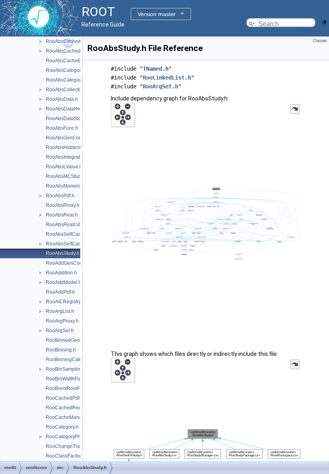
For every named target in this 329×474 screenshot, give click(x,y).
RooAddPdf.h (60, 292)
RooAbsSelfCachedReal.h (75, 244)
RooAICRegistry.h (65, 301)
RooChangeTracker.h (69, 446)
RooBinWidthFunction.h (71, 379)
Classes (320, 40)
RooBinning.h (61, 350)
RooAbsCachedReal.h (70, 51)
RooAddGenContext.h (70, 263)
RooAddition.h (61, 273)
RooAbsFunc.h (62, 128)
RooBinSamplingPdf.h (70, 369)
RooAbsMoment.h (65, 186)
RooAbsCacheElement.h (73, 60)
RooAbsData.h (62, 99)
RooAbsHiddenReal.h (70, 147)
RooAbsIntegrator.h (67, 157)
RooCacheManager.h (69, 417)
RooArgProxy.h (62, 321)
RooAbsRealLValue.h (69, 224)
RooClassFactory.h (66, 456)
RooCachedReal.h (66, 408)
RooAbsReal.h (62, 215)
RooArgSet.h (60, 330)
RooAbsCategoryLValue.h (74, 80)
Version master (157, 14)
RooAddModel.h (63, 282)
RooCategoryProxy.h (68, 436)
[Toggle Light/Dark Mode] (324, 21)
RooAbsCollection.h (67, 89)
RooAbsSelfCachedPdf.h (73, 234)
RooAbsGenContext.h (69, 138)
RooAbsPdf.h (60, 195)
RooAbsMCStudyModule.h (75, 176)
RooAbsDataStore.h (67, 118)
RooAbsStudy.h (62, 253)
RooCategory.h (62, 427)
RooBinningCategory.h (70, 359)
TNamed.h (156, 68)
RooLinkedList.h (167, 77)
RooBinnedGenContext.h (73, 340)
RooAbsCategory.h (66, 70)
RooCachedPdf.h (64, 398)
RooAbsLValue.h (64, 167)
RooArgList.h (60, 311)
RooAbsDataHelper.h (69, 109)
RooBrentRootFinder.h (70, 388)
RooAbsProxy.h (62, 205)
